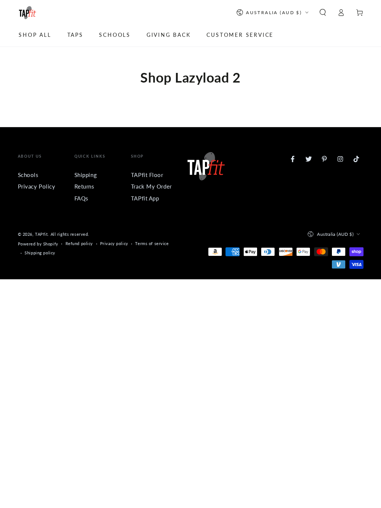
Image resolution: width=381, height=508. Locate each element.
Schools (28, 174)
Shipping (85, 174)
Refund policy (79, 243)
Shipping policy (40, 252)
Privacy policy (114, 243)
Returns (84, 186)
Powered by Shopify (38, 243)
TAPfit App (145, 198)
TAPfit (41, 234)
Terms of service (152, 243)
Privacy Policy (36, 186)
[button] (323, 12)
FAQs (81, 198)
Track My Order (151, 186)
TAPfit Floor (147, 174)
